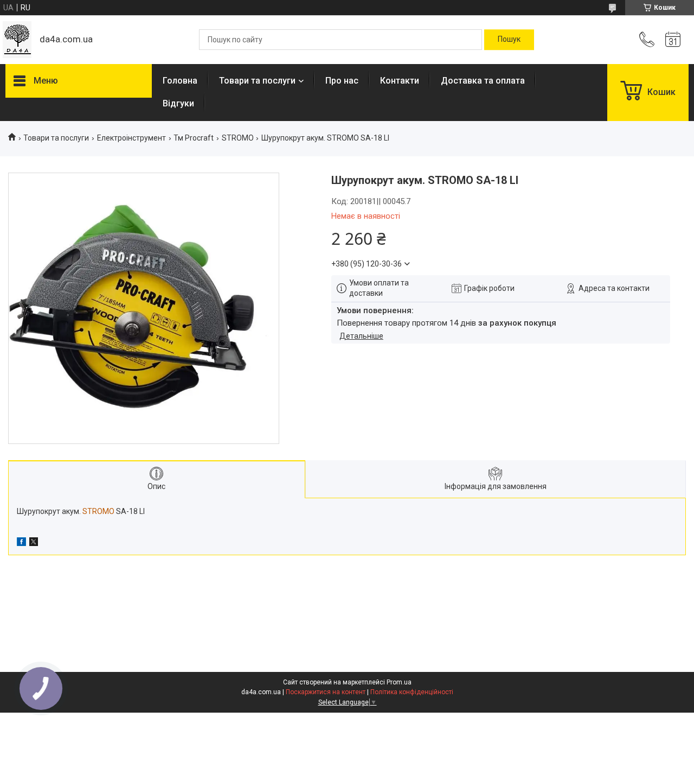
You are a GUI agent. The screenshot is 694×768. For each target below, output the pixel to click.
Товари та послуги (257, 80)
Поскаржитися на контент (325, 692)
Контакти (399, 80)
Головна (180, 80)
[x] (33, 543)
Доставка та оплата (483, 80)
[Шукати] (509, 39)
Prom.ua (399, 682)
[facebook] (21, 543)
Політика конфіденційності (411, 692)
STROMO (238, 138)
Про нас (341, 80)
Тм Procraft (194, 138)
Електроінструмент (131, 138)
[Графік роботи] (672, 39)
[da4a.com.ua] (17, 39)
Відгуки (178, 103)
